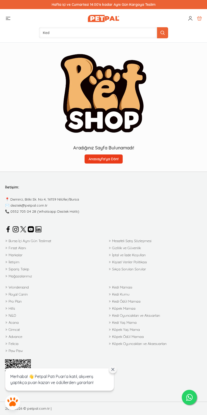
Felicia (13, 343)
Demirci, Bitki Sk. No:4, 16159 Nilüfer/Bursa (44, 199)
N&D (12, 315)
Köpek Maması (124, 308)
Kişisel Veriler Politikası (129, 262)
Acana (14, 322)
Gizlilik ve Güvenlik (126, 248)
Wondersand (19, 287)
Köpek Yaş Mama (126, 329)
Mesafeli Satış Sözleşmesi (131, 241)
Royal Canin (18, 294)
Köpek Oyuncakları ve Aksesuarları (139, 343)
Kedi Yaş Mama (124, 322)
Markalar (15, 255)
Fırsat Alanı (17, 248)
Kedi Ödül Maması (126, 301)
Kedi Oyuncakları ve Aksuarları (136, 315)
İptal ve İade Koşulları (129, 255)
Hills (12, 308)
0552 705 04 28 (23, 211)
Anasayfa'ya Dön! (104, 159)
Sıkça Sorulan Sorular (129, 269)
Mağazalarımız (20, 276)
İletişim (14, 262)
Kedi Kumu (121, 294)
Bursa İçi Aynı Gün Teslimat (30, 241)
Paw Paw (16, 350)
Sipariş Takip (19, 269)
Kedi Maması (122, 287)
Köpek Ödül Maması (128, 336)
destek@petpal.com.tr (28, 205)
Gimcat (14, 329)
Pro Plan (15, 301)
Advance (15, 336)
